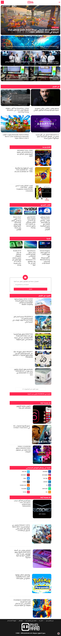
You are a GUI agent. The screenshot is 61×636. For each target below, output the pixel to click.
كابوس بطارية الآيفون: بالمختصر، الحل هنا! (23, 407)
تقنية (48, 238)
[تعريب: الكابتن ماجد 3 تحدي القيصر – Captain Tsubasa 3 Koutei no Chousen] (43, 193)
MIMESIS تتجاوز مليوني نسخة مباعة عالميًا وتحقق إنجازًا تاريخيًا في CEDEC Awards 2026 (33, 31)
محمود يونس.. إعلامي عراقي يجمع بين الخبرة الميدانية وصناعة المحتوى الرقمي (46, 109)
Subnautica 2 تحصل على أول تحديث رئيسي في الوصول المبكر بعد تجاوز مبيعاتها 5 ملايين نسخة (47, 136)
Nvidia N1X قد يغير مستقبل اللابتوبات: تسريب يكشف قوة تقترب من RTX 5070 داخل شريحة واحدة (16, 257)
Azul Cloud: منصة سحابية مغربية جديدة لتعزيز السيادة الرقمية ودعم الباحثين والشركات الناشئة (23, 302)
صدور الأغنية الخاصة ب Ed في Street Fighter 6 (21, 426)
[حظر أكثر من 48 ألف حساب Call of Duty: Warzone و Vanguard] (42, 509)
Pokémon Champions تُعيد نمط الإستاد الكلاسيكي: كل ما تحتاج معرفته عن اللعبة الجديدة (22, 603)
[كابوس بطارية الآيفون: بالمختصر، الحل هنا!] (42, 414)
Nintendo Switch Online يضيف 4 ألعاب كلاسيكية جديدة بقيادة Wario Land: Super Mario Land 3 (16, 136)
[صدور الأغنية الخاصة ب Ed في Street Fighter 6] (41, 434)
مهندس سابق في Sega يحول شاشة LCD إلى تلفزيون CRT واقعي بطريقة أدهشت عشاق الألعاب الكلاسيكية (31, 78)
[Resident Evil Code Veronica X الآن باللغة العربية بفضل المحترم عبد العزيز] (43, 158)
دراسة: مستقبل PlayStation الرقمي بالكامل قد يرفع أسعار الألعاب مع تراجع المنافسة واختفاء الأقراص (45, 223)
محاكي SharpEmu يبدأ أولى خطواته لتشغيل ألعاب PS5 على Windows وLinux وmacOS (17, 110)
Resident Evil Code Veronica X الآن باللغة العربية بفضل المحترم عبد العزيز (25, 153)
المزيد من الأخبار (44, 295)
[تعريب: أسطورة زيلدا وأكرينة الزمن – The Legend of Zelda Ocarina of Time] (43, 175)
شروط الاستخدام (11, 621)
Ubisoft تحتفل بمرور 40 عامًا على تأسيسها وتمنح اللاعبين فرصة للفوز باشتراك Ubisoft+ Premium (23, 354)
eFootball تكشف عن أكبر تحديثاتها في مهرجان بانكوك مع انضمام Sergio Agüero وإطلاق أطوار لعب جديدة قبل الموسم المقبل (32, 62)
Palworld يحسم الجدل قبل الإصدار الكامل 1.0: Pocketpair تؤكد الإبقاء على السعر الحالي (22, 319)
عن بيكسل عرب (50, 621)
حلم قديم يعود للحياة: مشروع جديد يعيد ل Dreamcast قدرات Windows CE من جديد (23, 372)
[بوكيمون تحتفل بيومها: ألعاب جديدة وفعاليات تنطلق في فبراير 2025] (41, 583)
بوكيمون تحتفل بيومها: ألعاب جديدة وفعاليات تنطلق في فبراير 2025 (22, 576)
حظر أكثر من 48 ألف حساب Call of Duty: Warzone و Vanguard (22, 503)
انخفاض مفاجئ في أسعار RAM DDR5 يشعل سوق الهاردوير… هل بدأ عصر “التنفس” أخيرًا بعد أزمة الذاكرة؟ (22, 554)
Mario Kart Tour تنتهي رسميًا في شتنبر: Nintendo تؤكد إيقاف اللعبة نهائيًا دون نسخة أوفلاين (16, 223)
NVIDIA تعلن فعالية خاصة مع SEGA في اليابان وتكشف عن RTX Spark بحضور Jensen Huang (30, 222)
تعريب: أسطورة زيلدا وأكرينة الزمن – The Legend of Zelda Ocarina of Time (23, 170)
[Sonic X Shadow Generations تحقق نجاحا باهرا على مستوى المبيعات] (42, 454)
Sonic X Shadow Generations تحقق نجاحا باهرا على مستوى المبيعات (23, 449)
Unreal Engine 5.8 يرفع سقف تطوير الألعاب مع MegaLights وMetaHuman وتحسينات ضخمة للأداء (45, 257)
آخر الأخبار (56, 86)
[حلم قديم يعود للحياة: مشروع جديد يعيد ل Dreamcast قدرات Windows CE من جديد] (43, 376)
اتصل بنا (41, 621)
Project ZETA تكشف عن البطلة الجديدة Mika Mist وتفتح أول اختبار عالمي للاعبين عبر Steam (21, 528)
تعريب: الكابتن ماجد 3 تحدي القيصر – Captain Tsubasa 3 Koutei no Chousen (24, 188)
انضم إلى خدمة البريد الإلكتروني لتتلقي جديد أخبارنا (26, 281)
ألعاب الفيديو (45, 205)
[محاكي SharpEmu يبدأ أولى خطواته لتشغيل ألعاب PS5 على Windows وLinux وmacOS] (15, 97)
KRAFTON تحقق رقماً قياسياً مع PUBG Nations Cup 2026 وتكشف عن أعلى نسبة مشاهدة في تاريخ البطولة (23, 337)
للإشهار (21, 621)
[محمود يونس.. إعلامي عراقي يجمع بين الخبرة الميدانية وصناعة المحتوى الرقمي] (45, 97)
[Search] (2, 2)
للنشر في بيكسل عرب (30, 621)
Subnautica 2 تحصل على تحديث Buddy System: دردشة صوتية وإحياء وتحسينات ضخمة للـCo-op (31, 47)
